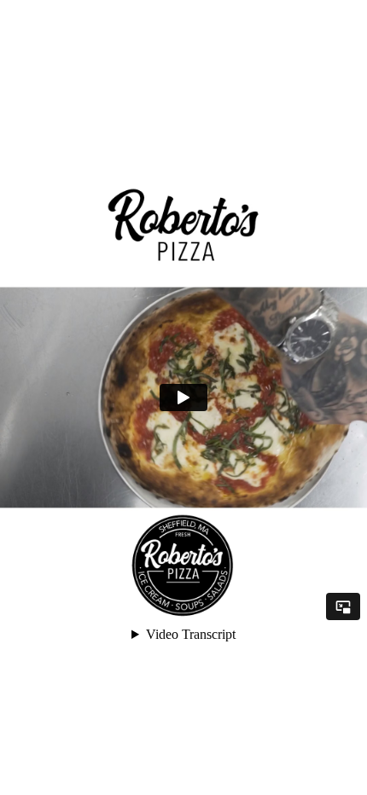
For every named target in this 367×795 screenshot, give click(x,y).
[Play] (183, 397)
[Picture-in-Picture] (343, 606)
